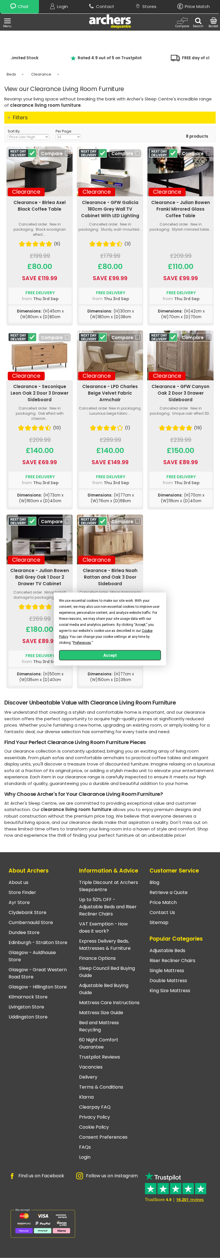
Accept (110, 655)
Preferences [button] (82, 643)
